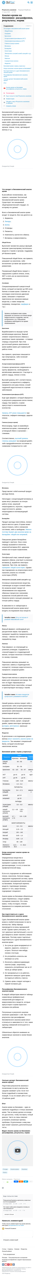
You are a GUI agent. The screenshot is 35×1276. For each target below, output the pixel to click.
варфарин (25, 304)
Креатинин (8, 36)
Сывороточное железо (11, 61)
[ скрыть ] (28, 25)
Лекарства (24, 1249)
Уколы (5, 1172)
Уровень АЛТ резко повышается (14, 413)
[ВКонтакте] (16, 1182)
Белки (7, 225)
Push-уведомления (9, 1254)
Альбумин (8, 33)
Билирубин (8, 48)
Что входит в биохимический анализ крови (16, 28)
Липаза (7, 56)
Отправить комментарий (10, 1240)
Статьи (4, 1249)
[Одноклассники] (21, 1182)
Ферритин (8, 63)
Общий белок (9, 31)
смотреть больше (9, 1214)
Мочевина (8, 46)
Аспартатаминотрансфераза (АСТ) (15, 38)
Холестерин (8, 51)
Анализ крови (15, 1169)
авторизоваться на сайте (16, 1225)
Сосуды (5, 1169)
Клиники (16, 1249)
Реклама (4, 1257)
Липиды (8, 221)
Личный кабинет (7, 1251)
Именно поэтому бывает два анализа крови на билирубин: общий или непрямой (16, 532)
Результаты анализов (9, 10)
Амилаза (7, 58)
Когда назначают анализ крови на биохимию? (17, 68)
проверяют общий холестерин (13, 567)
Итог (5, 83)
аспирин (6, 726)
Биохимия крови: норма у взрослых (14, 66)
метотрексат (14, 726)
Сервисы (10, 1249)
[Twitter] (26, 1182)
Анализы (24, 1169)
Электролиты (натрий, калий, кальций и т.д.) (18, 53)
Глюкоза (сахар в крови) (12, 43)
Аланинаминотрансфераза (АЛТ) (15, 41)
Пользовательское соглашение (18, 1257)
